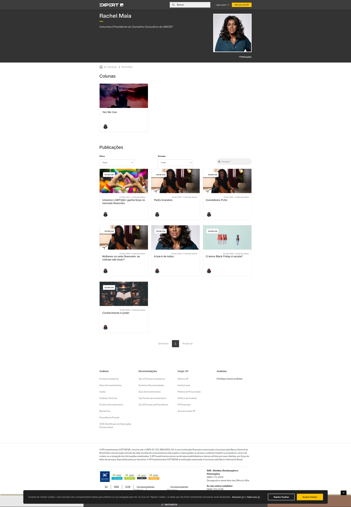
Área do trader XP (186, 411)
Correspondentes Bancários (177, 488)
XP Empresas (184, 404)
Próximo (186, 343)
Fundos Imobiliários (109, 378)
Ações (102, 391)
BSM (116, 486)
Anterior (164, 343)
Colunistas (112, 67)
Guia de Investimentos (110, 385)
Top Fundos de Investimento (152, 398)
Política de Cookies (187, 398)
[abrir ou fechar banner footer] (343, 493)
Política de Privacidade (189, 391)
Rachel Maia (126, 67)
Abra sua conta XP (242, 5)
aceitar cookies (310, 497)
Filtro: (102, 156)
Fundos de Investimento (111, 404)
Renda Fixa (104, 411)
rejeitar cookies (281, 497)
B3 (106, 486)
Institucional (184, 385)
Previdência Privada (109, 417)
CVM (127, 486)
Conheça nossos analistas (230, 378)
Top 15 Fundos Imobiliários (151, 378)
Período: (162, 156)
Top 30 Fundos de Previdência (153, 404)
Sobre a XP (183, 378)
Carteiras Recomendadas (151, 385)
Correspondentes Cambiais (144, 488)
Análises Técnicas (108, 398)
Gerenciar (236, 497)
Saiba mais (252, 497)
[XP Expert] (111, 5)
